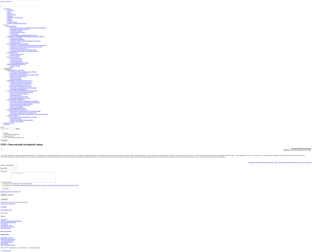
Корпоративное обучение (17, 39)
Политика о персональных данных (16, 23)
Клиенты (9, 20)
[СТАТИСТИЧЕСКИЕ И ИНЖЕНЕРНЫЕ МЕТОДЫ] (37, 91)
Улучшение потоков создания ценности (21, 83)
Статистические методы (7, 240)
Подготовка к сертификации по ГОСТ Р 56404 (23, 88)
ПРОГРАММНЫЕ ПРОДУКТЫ (16, 64)
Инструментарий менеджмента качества (21, 104)
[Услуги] (8, 25)
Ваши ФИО (4, 168)
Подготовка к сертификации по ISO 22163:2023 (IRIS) (25, 111)
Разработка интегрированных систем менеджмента (24, 74)
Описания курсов (15, 42)
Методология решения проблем (19, 96)
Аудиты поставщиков (16, 61)
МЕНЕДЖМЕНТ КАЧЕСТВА (15, 70)
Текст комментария (6, 182)
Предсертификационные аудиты (19, 63)
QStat (11, 67)
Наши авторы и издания (17, 54)
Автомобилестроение (16, 30)
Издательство (4, 223)
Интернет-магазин (9, 123)
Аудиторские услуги (6, 225)
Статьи (9, 11)
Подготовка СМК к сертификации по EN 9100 (23, 117)
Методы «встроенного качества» (19, 93)
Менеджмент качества (7, 237)
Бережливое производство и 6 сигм (20, 98)
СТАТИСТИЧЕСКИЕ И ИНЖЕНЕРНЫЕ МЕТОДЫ (21, 91)
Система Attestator (15, 65)
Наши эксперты (11, 14)
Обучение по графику (16, 38)
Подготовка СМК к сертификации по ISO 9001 (23, 72)
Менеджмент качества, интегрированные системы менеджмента (28, 27)
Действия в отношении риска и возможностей (23, 112)
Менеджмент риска (15, 77)
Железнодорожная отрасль (17, 32)
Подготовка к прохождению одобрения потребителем (25, 102)
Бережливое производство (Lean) (19, 29)
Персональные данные (6, 210)
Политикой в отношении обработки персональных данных (29, 185)
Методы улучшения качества (18, 76)
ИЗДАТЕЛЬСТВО (12, 52)
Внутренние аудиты (15, 60)
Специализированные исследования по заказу (23, 49)
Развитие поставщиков (16, 107)
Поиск (2, 127)
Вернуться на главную (6, 231)
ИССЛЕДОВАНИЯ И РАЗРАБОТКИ (17, 44)
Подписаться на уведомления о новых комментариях (17, 183)
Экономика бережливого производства (21, 86)
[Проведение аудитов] (19, 57)
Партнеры (10, 16)
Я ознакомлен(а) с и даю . (41, 185)
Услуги (6, 25)
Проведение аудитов (13, 57)
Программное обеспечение (17, 108)
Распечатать (4, 140)
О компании (7, 8)
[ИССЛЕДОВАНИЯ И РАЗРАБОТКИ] (28, 44)
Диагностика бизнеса (16, 58)
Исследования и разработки (8, 222)
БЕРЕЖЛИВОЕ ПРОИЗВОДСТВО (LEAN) (19, 80)
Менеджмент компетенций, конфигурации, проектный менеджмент (29, 114)
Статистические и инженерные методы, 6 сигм (23, 35)
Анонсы (9, 19)
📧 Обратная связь (6, 250)
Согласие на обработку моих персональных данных (64, 185)
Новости (9, 13)
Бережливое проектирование (18, 89)
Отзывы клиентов (12, 22)
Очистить (10, 195)
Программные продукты (7, 226)
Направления (8, 68)
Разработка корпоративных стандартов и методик (24, 51)
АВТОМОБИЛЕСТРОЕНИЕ (15, 99)
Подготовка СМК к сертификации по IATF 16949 (24, 101)
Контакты (6, 124)
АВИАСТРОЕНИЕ (12, 115)
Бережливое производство (8, 239)
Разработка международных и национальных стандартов (26, 46)
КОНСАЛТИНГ (11, 26)
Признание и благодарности (15, 17)
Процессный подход (16, 79)
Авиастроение (14, 33)
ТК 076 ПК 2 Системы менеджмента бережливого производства (28, 45)
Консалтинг (4, 219)
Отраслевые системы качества (18, 73)
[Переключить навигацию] (1, 6)
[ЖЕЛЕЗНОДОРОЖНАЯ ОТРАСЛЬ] (27, 110)
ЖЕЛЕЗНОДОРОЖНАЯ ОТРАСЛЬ (17, 110)
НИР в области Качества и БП (18, 48)
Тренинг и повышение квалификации (11, 221)
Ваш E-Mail (4, 171)
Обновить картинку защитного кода (11, 191)
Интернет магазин (15, 55)
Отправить (3, 195)
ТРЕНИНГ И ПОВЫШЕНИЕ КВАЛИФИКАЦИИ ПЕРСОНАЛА (25, 36)
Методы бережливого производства (20, 85)
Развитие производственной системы (20, 82)
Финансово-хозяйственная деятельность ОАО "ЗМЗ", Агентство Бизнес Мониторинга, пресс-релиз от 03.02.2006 (279, 162)
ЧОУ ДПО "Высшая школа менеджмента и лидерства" (25, 41)
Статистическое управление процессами (21, 92)
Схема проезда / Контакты (8, 203)
